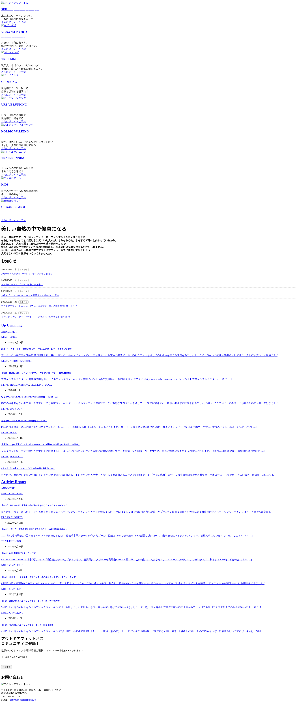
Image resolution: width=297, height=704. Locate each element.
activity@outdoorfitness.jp (23, 699)
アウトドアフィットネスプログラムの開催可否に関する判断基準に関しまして (39, 306)
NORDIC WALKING (21, 361)
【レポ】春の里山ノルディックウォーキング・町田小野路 (27, 625)
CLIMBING (19, 81)
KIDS (32, 184)
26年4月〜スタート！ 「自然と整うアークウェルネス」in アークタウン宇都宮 (36, 349)
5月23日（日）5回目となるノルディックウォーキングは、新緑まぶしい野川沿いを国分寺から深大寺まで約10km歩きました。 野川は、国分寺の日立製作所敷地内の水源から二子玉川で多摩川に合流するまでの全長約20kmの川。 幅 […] (131, 607)
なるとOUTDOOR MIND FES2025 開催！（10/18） (24, 420)
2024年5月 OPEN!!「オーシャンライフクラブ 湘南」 (27, 273)
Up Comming (11, 325)
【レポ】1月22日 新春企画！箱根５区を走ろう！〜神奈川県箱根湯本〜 (34, 529)
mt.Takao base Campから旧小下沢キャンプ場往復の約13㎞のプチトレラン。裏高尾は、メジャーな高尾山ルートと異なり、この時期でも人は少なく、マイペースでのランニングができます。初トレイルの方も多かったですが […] (126, 559)
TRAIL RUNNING (19, 384)
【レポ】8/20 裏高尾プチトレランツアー (19, 553)
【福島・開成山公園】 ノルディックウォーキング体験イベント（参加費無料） (36, 373)
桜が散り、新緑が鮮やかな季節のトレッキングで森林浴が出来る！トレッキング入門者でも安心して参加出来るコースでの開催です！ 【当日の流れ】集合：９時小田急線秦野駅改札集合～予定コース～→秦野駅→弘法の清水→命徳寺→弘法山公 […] (138, 474)
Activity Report (13, 482)
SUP (20, 9)
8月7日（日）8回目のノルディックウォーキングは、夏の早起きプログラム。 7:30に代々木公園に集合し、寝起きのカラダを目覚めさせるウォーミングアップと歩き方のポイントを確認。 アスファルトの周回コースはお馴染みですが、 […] (133, 583)
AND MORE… (9, 331)
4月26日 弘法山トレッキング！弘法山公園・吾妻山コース (28, 468)
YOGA (13, 337)
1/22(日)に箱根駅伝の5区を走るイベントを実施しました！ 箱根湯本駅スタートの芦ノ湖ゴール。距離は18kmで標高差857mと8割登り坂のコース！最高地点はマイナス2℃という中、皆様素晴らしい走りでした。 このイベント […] (127, 535)
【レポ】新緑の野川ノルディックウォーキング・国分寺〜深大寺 (30, 601)
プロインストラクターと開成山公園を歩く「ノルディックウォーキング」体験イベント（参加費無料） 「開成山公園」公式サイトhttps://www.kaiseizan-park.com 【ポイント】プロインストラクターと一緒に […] (116, 379)
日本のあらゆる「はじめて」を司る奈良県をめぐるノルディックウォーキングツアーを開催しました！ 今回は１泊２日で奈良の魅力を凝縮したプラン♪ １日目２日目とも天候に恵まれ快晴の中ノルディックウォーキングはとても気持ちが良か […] (137, 511)
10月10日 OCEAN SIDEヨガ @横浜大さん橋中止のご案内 (30, 295)
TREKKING (19, 59)
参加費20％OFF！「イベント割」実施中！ (22, 284)
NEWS (4, 337)
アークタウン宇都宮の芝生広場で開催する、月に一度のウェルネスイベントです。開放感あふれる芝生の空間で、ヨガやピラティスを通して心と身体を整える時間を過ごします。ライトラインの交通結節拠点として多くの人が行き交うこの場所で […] (139, 355)
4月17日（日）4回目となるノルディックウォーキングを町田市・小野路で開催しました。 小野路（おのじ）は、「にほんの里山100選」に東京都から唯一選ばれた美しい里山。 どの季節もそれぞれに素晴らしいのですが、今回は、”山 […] (132, 631)
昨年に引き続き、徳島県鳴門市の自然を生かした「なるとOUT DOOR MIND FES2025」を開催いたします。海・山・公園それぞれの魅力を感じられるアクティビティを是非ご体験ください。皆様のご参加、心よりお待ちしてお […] (128, 427)
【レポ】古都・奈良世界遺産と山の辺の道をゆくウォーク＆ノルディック (34, 505)
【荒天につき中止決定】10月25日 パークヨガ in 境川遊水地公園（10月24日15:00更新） (40, 444)
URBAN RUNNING (12, 517)
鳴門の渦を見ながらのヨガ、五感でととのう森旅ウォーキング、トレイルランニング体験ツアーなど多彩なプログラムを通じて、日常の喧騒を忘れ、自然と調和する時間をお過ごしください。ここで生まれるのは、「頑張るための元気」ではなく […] (139, 403)
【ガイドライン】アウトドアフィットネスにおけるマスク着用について (36, 317)
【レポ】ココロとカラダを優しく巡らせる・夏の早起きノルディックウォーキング (38, 577)
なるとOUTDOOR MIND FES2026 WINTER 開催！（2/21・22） (30, 397)
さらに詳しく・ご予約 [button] (13, 22)
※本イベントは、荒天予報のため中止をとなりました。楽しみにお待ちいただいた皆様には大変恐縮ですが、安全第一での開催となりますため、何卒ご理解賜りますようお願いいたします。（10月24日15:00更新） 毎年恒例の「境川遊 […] (133, 451)
